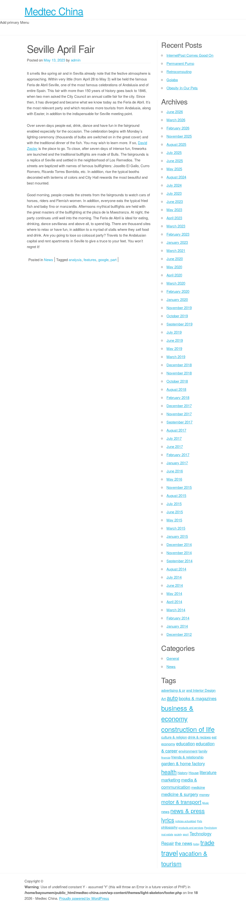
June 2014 (174, 585)
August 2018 (176, 389)
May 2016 (174, 479)
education (185, 743)
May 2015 (174, 519)
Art (163, 698)
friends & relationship (187, 756)
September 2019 (179, 323)
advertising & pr (173, 690)
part (114, 259)
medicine (198, 787)
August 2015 (176, 495)
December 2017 (179, 405)
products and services (190, 827)
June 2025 (174, 160)
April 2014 (174, 601)
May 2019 (174, 348)
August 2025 (176, 144)
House (194, 772)
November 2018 (179, 372)
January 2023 (177, 242)
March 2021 (175, 250)
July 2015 (174, 503)
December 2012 (179, 634)
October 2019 (177, 315)
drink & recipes (199, 737)
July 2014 (174, 577)
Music (205, 803)
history (183, 772)
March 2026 (175, 119)
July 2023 (174, 193)
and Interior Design (200, 690)
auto (172, 698)
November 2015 (179, 487)
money (204, 794)
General (172, 658)
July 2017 (174, 438)
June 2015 (174, 511)
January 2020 (177, 299)
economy (168, 743)
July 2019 (174, 332)
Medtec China (54, 11)
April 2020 (174, 274)
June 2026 (174, 111)
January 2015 (177, 536)
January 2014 (177, 626)
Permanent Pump (180, 63)
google (103, 259)
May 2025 (174, 168)
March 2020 (175, 283)
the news (183, 843)
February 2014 (177, 617)
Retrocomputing (178, 71)
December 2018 (179, 364)
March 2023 (175, 225)
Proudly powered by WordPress (84, 898)
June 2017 (174, 446)
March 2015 (175, 528)
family (202, 750)
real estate (167, 834)
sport (186, 834)
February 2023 (177, 234)
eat (214, 737)
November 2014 (179, 552)
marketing (170, 780)
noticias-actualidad (185, 821)
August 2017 (176, 430)
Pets (199, 821)
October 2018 (177, 381)
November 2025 (179, 136)
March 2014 (175, 609)
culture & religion (174, 737)
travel (169, 853)
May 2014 (174, 593)
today (196, 844)
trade (207, 842)
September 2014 (179, 560)
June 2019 (174, 340)
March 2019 (175, 356)
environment (187, 750)
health (169, 772)
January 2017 (177, 462)
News (48, 259)
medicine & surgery (179, 794)
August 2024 (176, 176)
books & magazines (197, 698)
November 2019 (179, 307)
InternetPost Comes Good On (189, 55)
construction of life (188, 729)
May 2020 (174, 266)
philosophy (169, 827)
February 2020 (177, 291)
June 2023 (174, 201)
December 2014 (179, 544)
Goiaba (172, 79)
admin (75, 59)
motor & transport (181, 801)
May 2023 (174, 209)
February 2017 (177, 454)
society (178, 834)
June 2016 (174, 470)
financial (165, 757)
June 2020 (174, 258)
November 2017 (179, 413)
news (165, 811)
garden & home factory (183, 763)
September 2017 (179, 421)
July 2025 (174, 152)
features (90, 259)
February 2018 (177, 397)
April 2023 (174, 217)
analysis (75, 259)
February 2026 (177, 127)
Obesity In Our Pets (182, 87)
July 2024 (174, 185)
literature (208, 772)
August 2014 (176, 568)
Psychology (210, 827)
